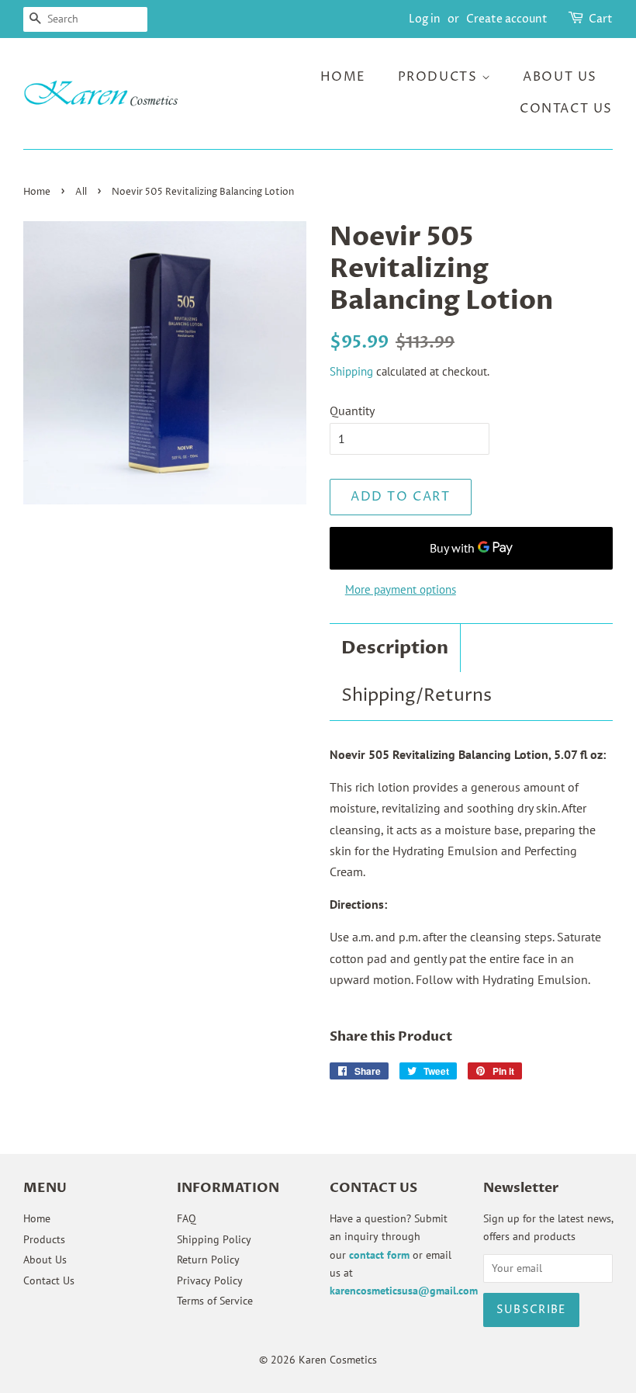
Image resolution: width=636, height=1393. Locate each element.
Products (440, 76)
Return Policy (208, 1260)
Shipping (351, 371)
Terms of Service (215, 1301)
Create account (507, 19)
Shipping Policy (214, 1239)
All (81, 192)
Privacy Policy (210, 1280)
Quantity (352, 410)
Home (343, 76)
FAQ (186, 1218)
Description (394, 648)
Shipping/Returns (416, 696)
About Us (560, 76)
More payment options (400, 589)
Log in (425, 19)
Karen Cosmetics (338, 1360)
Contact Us (566, 108)
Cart (601, 19)
